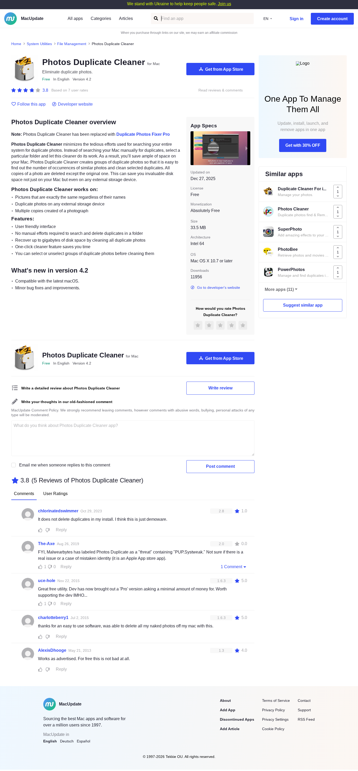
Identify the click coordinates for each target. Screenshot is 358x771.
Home (16, 43)
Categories (101, 18)
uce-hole (46, 580)
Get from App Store (224, 69)
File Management (71, 43)
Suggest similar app (303, 305)
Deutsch (67, 741)
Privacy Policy (273, 710)
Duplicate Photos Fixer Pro (143, 134)
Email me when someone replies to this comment (64, 465)
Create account (332, 18)
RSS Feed (306, 719)
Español (83, 741)
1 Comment (231, 566)
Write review (220, 388)
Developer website (75, 104)
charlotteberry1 (53, 617)
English (50, 741)
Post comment (220, 466)
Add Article (230, 728)
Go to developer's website (218, 287)
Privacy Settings (275, 719)
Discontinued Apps (237, 719)
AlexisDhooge (52, 650)
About (225, 700)
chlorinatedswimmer (58, 511)
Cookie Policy (273, 728)
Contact (304, 700)
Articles (126, 18)
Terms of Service (276, 700)
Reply (61, 530)
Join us (224, 4)
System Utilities (39, 43)
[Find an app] (155, 18)
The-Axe (46, 543)
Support (304, 710)
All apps (75, 18)
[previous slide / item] (194, 148)
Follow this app (31, 104)
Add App (227, 710)
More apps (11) (279, 289)
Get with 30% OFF (302, 145)
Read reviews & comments (220, 90)
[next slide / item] (246, 148)
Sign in (296, 18)
